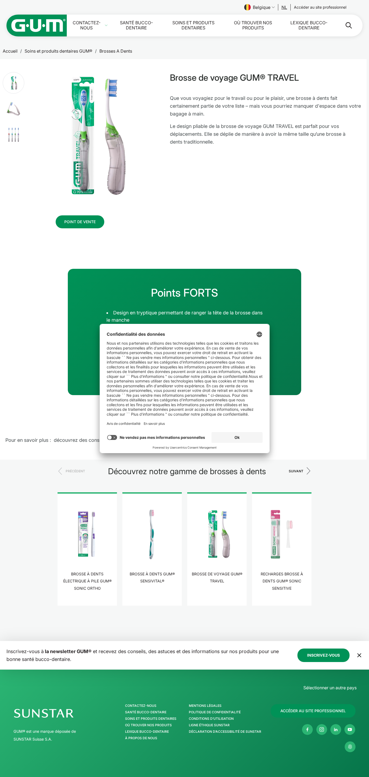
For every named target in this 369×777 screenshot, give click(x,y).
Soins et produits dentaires (193, 25)
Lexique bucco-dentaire (308, 25)
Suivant (296, 471)
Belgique (261, 7)
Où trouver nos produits (253, 25)
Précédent (75, 471)
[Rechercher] (344, 25)
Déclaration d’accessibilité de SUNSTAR (225, 731)
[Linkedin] (335, 729)
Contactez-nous (86, 25)
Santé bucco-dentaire (136, 25)
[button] (13, 83)
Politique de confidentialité (215, 712)
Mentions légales (205, 705)
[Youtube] (349, 729)
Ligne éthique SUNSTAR (209, 725)
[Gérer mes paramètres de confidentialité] (350, 746)
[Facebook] (307, 729)
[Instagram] (321, 729)
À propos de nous (141, 738)
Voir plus (87, 605)
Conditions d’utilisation (211, 718)
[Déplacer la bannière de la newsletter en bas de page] (359, 655)
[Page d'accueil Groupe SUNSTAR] (60, 713)
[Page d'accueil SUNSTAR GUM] (36, 25)
